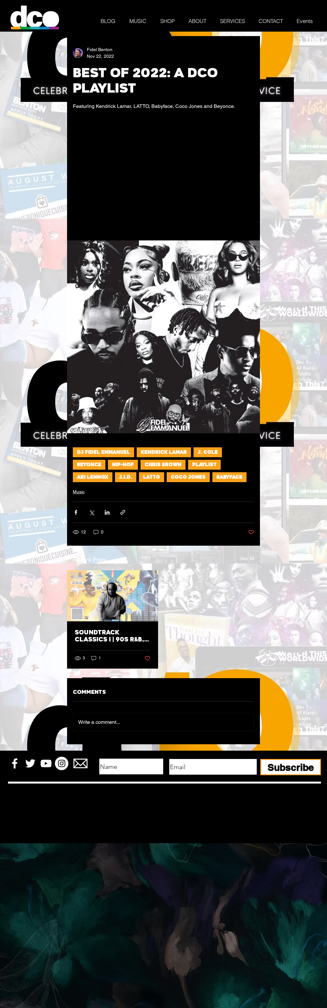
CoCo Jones (188, 477)
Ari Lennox (92, 477)
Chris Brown (163, 464)
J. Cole (208, 452)
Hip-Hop (123, 464)
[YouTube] (46, 763)
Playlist (204, 464)
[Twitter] (30, 763)
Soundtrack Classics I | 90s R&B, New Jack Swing (109, 636)
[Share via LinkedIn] (107, 512)
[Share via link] (123, 512)
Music (79, 491)
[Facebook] (14, 763)
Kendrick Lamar (164, 452)
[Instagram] (61, 763)
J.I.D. (125, 477)
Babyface (229, 477)
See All (247, 558)
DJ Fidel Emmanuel (103, 452)
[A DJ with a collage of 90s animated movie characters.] (112, 595)
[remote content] (163, 171)
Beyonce (89, 464)
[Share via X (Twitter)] (91, 512)
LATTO (151, 477)
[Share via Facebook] (76, 512)
